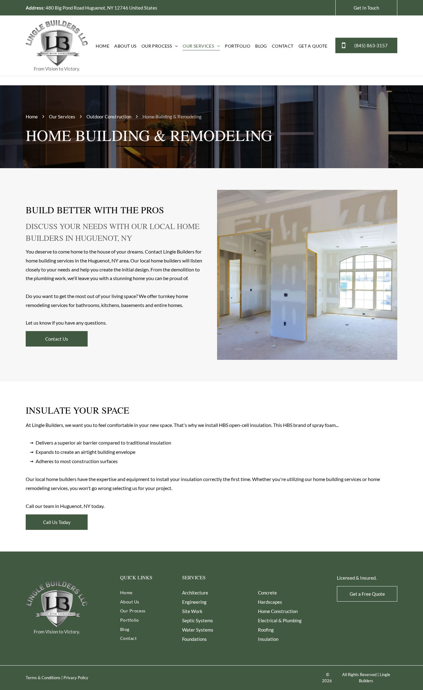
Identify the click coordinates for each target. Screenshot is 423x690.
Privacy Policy (75, 677)
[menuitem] (102, 45)
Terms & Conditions (43, 677)
